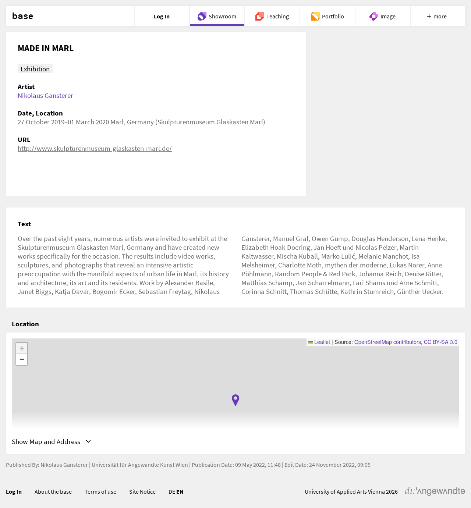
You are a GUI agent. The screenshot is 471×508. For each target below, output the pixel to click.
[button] (235, 400)
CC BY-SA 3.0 (440, 341)
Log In (14, 491)
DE (172, 491)
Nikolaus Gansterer (45, 95)
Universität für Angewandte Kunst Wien (140, 464)
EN (180, 491)
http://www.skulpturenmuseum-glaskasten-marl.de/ (95, 148)
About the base (53, 491)
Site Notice (142, 491)
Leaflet (321, 341)
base (22, 16)
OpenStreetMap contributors (387, 341)
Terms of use (100, 491)
